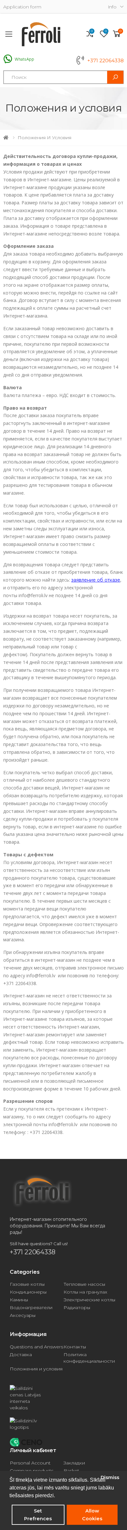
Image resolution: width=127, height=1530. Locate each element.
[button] (117, 34)
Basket (71, 1471)
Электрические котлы (89, 1300)
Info (112, 7)
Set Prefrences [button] (38, 1515)
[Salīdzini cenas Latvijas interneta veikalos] (63, 1398)
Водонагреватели (31, 1307)
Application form (22, 7)
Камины (19, 1300)
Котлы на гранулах (85, 1292)
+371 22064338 (105, 61)
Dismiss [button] (110, 1477)
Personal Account (30, 1463)
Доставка (21, 1354)
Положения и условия (36, 1369)
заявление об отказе (95, 580)
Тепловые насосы (84, 1284)
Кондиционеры (28, 1292)
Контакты (75, 1347)
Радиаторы (77, 1307)
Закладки (74, 1463)
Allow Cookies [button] (92, 1515)
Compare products (31, 1471)
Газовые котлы (27, 1284)
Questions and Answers (36, 1347)
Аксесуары (22, 1315)
